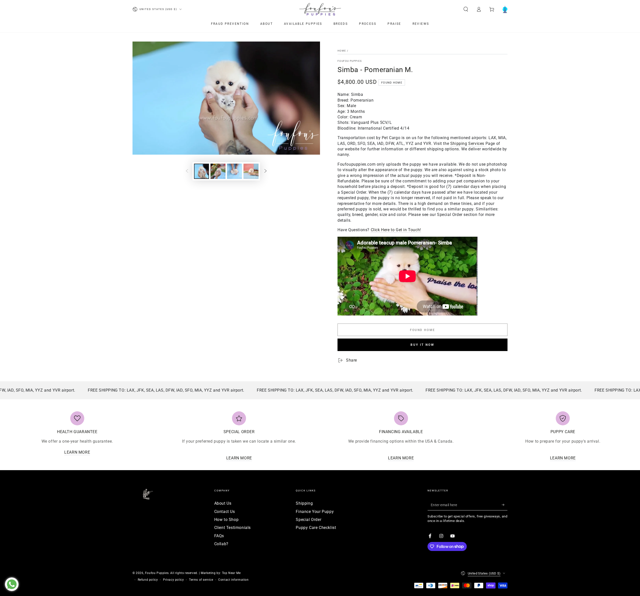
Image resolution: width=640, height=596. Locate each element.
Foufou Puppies (350, 61)
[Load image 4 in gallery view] (251, 171)
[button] (465, 9)
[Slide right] (265, 171)
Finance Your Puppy (315, 511)
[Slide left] (187, 171)
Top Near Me (231, 573)
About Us (223, 503)
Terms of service (201, 579)
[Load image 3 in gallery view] (234, 171)
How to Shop (226, 519)
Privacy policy (173, 579)
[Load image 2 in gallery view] (218, 171)
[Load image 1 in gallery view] (201, 171)
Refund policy (148, 579)
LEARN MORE (77, 452)
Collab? (221, 543)
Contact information (233, 579)
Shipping (304, 503)
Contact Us (224, 511)
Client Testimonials (232, 527)
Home (342, 50)
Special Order (308, 519)
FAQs (219, 535)
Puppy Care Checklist (316, 527)
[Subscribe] (505, 504)
